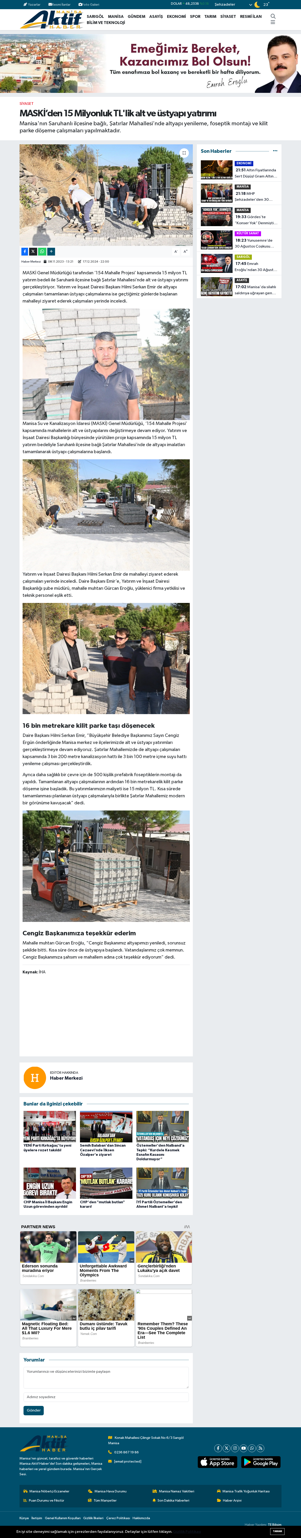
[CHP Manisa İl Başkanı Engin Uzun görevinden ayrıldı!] (50, 1183)
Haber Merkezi (31, 261)
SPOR (195, 17)
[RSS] (260, 1448)
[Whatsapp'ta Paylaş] (42, 252)
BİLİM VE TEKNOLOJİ (106, 23)
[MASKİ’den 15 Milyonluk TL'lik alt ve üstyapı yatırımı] (106, 195)
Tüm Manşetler (105, 1500)
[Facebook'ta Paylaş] (24, 252)
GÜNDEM (136, 17)
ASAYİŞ (156, 17)
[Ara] (273, 17)
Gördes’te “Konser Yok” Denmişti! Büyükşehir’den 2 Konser (256, 220)
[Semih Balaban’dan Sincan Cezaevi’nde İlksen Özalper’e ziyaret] (106, 1127)
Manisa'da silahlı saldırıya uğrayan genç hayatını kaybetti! (255, 290)
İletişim (37, 1518)
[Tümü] (275, 151)
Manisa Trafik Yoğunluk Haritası (246, 1491)
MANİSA (116, 17)
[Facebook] (218, 1448)
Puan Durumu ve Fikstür (46, 1500)
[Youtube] (243, 1448)
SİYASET (228, 17)
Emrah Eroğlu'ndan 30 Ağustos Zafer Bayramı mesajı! (256, 267)
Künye (24, 1518)
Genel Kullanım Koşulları (63, 1518)
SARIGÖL (95, 17)
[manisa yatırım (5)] (106, 866)
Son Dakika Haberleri (173, 1500)
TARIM (210, 17)
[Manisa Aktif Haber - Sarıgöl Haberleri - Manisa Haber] (52, 19)
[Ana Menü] (273, 23)
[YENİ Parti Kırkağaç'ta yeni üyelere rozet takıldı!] (50, 1127)
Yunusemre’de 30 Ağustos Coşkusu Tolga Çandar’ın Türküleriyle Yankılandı (254, 244)
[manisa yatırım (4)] (106, 514)
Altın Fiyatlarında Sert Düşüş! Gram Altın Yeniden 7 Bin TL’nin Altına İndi (255, 173)
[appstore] (217, 1462)
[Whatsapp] (252, 1448)
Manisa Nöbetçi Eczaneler (49, 1491)
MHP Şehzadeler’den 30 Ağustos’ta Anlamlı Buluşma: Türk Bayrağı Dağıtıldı (253, 197)
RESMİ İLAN (251, 17)
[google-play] (260, 1462)
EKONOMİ (176, 17)
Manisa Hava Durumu (111, 1491)
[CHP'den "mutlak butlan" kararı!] (106, 1183)
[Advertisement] (108, 1016)
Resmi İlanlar (61, 4)
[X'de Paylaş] (33, 252)
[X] (226, 1448)
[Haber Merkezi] (35, 1078)
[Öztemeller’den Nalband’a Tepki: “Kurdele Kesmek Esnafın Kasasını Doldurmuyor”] (162, 1127)
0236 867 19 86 (126, 1452)
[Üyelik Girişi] (279, 5)
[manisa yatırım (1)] (106, 658)
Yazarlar (34, 4)
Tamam (277, 1531)
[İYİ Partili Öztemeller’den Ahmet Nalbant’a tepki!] (162, 1183)
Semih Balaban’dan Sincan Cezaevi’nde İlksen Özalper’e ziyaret (103, 1150)
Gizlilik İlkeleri (93, 1518)
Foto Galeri (90, 4)
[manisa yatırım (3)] (106, 364)
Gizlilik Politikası (187, 1532)
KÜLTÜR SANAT (248, 233)
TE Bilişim (274, 1524)
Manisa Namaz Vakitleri (176, 1491)
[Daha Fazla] (51, 252)
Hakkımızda (141, 1518)
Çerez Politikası (118, 1518)
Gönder (34, 1410)
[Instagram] (235, 1448)
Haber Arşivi (232, 1500)
